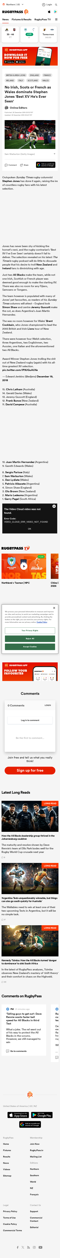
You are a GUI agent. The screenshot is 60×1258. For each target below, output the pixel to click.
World (33, 1181)
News (5, 19)
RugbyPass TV (42, 19)
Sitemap (7, 1175)
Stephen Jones (11, 181)
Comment (12, 165)
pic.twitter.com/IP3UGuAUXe (20, 370)
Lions (31, 328)
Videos (6, 1169)
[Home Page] (15, 11)
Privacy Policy (10, 1211)
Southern (34, 1175)
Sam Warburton (14, 476)
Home (6, 1143)
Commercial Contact (36, 1219)
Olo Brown (11, 491)
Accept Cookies (30, 646)
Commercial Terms (12, 1230)
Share (26, 165)
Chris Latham (14, 389)
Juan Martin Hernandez (20, 462)
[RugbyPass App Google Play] (42, 1115)
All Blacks (19, 274)
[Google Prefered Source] (44, 165)
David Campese (15, 404)
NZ (31, 1188)
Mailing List (36, 1156)
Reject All (30, 638)
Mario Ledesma (14, 495)
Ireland (6, 268)
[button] (57, 19)
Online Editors (18, 107)
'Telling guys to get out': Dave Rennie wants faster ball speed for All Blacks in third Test (24, 1018)
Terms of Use (9, 1217)
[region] (30, 629)
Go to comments (17, 1051)
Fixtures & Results (21, 19)
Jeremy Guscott (40, 307)
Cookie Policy (10, 1224)
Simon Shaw (9, 307)
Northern (34, 1169)
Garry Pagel (12, 499)
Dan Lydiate (12, 480)
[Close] (54, 607)
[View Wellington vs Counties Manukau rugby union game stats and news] (10, 34)
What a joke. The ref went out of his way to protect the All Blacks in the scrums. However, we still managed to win (23, 1036)
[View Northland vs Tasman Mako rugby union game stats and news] (29, 34)
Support (34, 1211)
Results (6, 1156)
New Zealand (44, 264)
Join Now (35, 1143)
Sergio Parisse (13, 472)
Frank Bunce (13, 400)
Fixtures (7, 1150)
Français (34, 1194)
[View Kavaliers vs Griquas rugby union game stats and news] (48, 34)
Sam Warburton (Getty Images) (20, 154)
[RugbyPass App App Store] (18, 1115)
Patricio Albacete (15, 483)
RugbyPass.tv (36, 1150)
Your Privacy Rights (30, 630)
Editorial (34, 1227)
